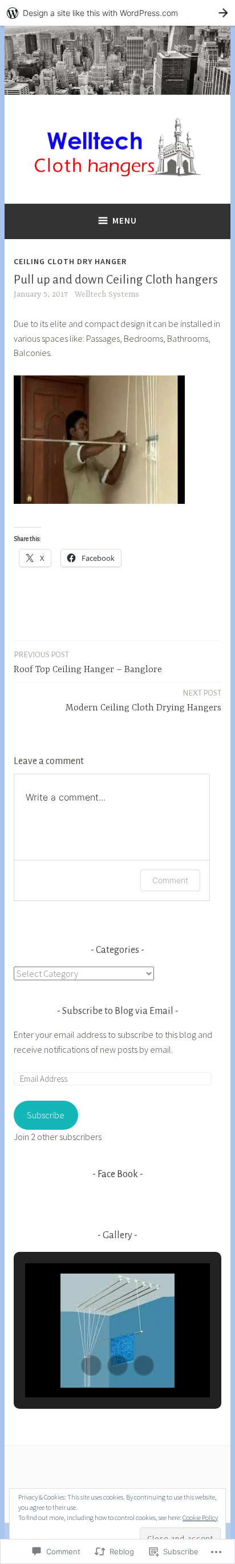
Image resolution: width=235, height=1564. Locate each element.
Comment (170, 880)
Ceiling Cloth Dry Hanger (70, 261)
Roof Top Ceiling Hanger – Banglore (88, 662)
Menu (124, 220)
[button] (91, 1365)
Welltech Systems (107, 294)
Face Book (118, 1174)
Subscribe (45, 1115)
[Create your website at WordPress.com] (117, 13)
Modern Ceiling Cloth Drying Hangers (143, 701)
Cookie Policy (200, 1517)
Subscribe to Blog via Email (117, 1011)
